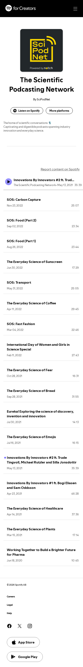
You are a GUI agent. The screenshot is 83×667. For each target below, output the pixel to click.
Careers (11, 596)
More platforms (59, 111)
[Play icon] (8, 181)
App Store (26, 642)
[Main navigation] (75, 8)
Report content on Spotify (60, 169)
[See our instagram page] (29, 626)
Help (9, 613)
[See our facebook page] (9, 626)
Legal (10, 605)
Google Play (27, 656)
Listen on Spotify (29, 111)
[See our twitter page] (19, 626)
